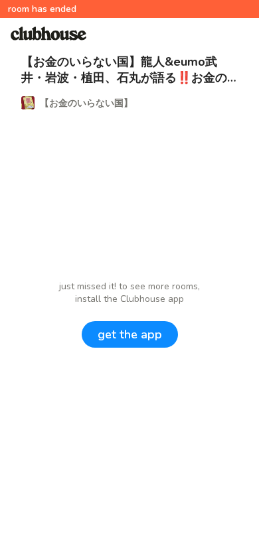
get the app (130, 334)
